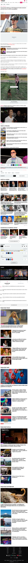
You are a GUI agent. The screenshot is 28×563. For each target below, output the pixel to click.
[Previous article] (0, 281)
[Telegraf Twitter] (13, 558)
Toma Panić (10, 43)
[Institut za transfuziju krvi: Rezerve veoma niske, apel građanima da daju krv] (14, 376)
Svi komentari (14, 262)
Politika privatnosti (19, 560)
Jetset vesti (4, 6)
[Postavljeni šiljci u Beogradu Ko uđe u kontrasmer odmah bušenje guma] (7, 272)
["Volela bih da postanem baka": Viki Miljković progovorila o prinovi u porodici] (14, 232)
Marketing (8, 560)
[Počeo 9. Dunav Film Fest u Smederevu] (6, 480)
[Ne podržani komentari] (26, 246)
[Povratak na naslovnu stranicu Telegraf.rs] (3, 0)
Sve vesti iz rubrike (14, 241)
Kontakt (23, 560)
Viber (1, 168)
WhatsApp (24, 167)
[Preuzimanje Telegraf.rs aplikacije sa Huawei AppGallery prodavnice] (19, 555)
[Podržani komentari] (24, 246)
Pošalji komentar (7, 246)
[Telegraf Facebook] (11, 558)
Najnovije (5, 308)
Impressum (10, 560)
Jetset (1, 6)
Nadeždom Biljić (12, 44)
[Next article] (27, 281)
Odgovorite (3, 259)
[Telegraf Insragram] (15, 558)
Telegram (4, 168)
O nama (5, 560)
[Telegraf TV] (17, 558)
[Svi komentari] (22, 246)
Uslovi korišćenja (14, 560)
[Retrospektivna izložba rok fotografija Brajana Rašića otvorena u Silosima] (6, 471)
